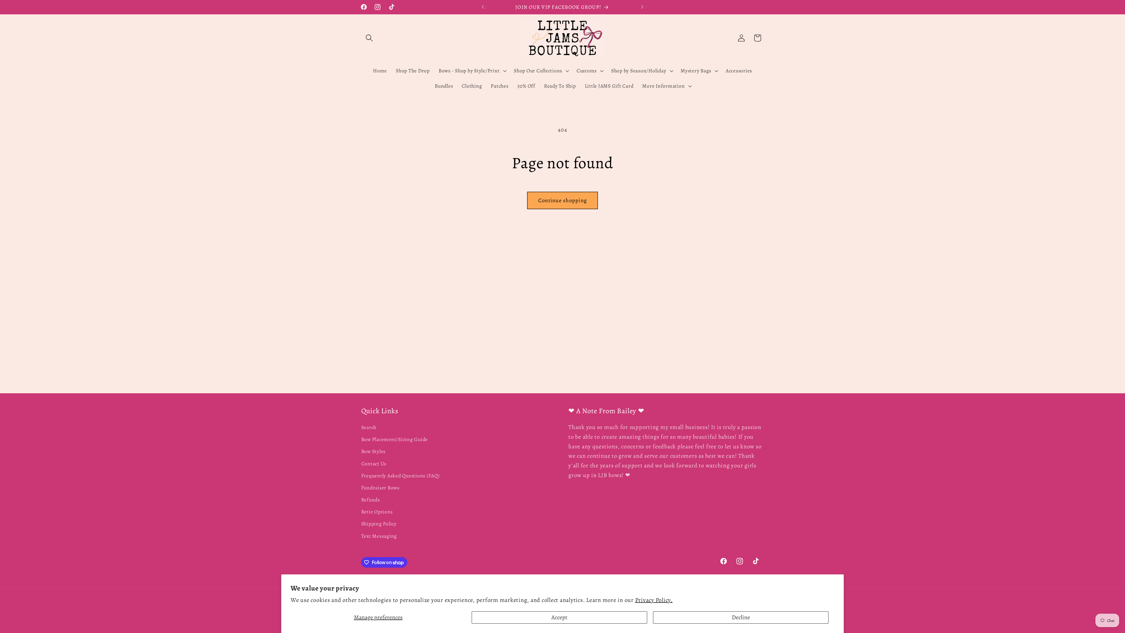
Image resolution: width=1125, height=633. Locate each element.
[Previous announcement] (482, 7)
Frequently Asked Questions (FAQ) (400, 475)
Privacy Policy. (654, 600)
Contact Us (374, 463)
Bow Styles (373, 451)
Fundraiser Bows (380, 487)
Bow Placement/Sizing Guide (394, 439)
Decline (741, 617)
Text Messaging (379, 536)
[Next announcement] (642, 7)
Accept (559, 617)
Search (369, 427)
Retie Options (377, 511)
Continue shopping (562, 200)
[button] (369, 38)
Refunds (370, 499)
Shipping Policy (379, 523)
